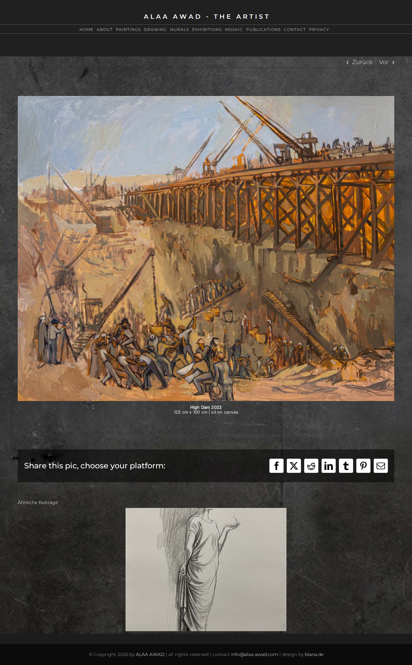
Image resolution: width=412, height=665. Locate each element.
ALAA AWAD (150, 654)
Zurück (362, 62)
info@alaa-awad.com (254, 654)
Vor (384, 62)
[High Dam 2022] (206, 98)
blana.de (314, 654)
